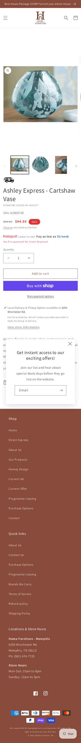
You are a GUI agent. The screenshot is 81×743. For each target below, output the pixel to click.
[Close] (70, 343)
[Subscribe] (61, 390)
